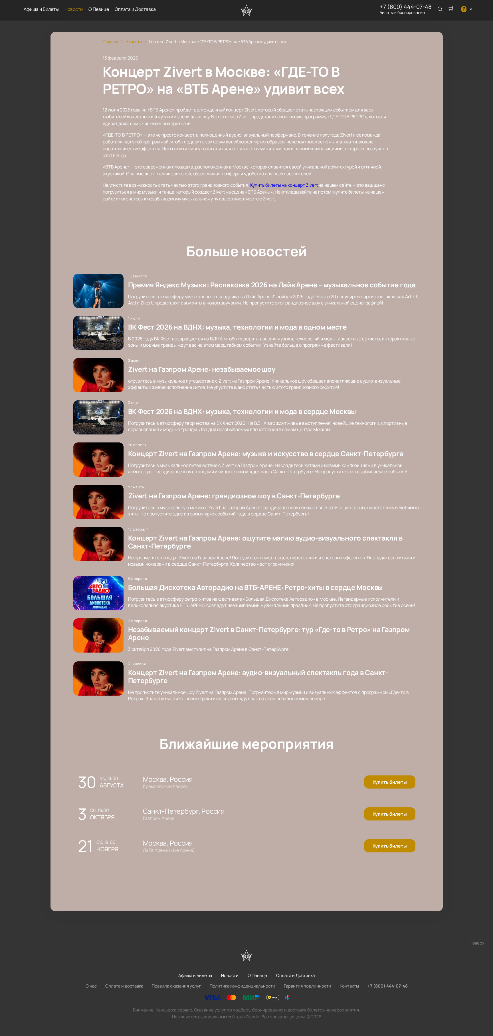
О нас (91, 986)
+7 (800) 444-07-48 (406, 6)
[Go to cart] (451, 9)
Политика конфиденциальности (242, 986)
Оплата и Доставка (135, 9)
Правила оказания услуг (176, 986)
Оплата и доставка (124, 986)
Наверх (477, 943)
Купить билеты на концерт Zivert (284, 185)
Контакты (349, 986)
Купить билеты (390, 782)
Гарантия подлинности (307, 986)
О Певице (98, 9)
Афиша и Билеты (41, 9)
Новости (73, 9)
